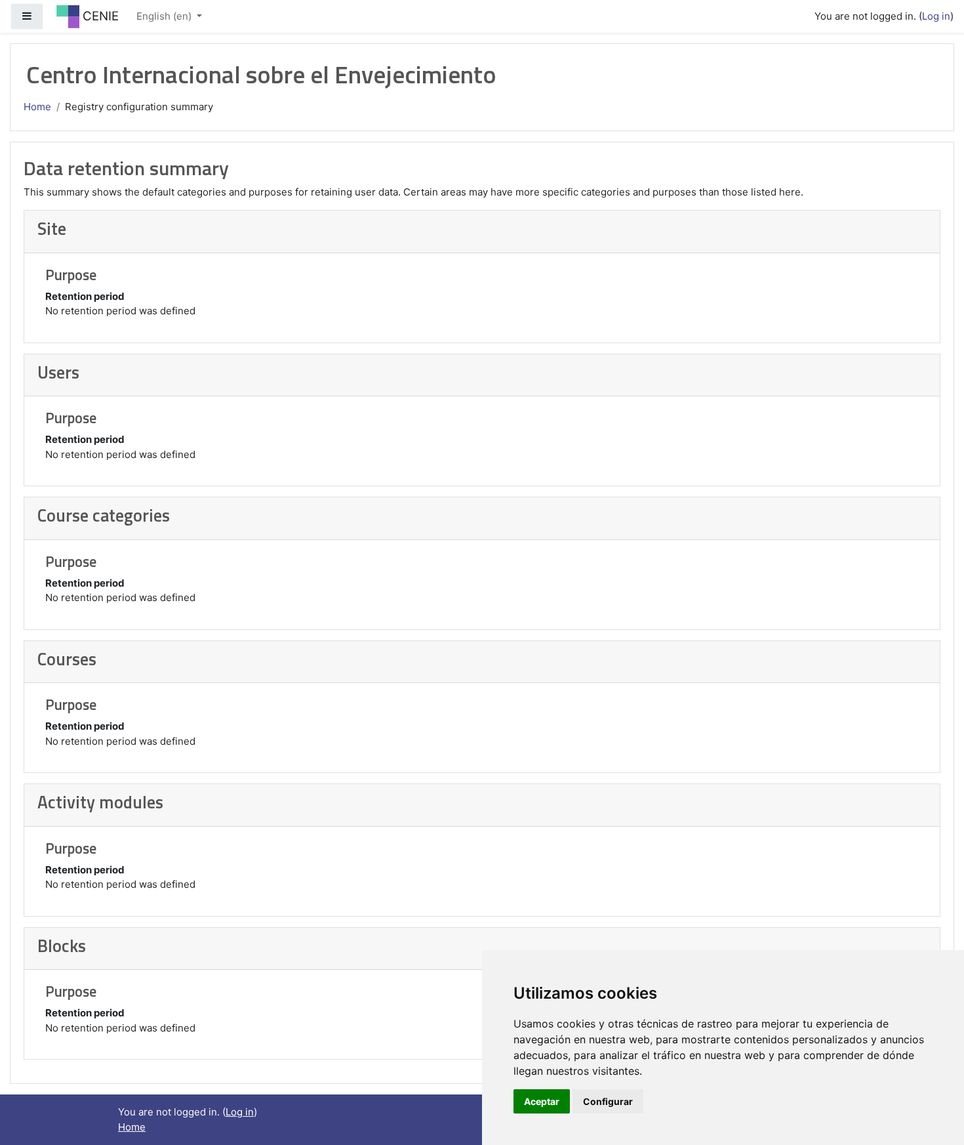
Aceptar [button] (541, 1101)
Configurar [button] (608, 1101)
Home (37, 106)
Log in (936, 16)
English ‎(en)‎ (165, 16)
